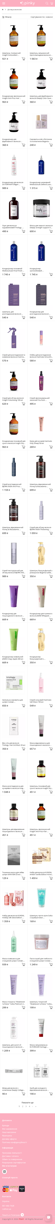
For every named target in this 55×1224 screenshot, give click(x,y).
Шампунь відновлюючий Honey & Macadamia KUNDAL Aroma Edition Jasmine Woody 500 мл (40, 485)
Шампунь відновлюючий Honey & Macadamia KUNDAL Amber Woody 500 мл (13, 528)
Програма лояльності (12, 1153)
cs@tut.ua (6, 1209)
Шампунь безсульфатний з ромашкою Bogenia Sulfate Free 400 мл (41, 572)
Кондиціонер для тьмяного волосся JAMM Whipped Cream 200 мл (41, 615)
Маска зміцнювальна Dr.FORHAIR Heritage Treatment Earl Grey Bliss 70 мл (41, 1046)
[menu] (4, 3)
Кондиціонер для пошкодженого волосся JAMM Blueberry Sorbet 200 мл (13, 615)
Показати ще (28, 1102)
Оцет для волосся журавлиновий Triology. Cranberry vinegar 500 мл (12, 227)
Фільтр (8, 17)
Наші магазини (9, 1132)
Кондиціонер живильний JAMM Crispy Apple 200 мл (12, 658)
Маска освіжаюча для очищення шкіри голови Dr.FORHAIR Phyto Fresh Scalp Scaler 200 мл (12, 960)
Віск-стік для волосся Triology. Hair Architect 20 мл (13, 744)
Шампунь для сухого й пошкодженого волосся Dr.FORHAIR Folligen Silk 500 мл (13, 1046)
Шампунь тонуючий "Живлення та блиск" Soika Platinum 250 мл (41, 1003)
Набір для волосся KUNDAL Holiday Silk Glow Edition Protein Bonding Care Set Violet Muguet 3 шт (13, 917)
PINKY (21, 1219)
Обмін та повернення (12, 1159)
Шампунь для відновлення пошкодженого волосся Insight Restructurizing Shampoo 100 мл (13, 830)
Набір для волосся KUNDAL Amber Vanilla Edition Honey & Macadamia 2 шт (41, 873)
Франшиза (7, 1135)
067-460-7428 (8, 1205)
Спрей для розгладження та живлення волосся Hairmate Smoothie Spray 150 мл (13, 356)
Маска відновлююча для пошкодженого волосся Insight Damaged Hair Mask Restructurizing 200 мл (41, 744)
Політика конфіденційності (14, 1142)
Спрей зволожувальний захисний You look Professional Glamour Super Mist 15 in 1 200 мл (41, 399)
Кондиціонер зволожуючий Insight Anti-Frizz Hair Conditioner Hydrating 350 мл (13, 97)
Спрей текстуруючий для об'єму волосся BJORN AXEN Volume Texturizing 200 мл (13, 572)
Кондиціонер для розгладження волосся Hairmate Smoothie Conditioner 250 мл (39, 313)
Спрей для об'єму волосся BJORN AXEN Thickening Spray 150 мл (41, 528)
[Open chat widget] (48, 1217)
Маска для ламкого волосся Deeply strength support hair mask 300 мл (41, 227)
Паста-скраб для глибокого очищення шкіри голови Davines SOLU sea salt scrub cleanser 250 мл (41, 960)
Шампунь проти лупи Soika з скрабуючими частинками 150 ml (41, 917)
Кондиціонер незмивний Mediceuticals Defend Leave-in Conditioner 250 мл (41, 183)
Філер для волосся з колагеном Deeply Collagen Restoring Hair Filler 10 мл (13, 1089)
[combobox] (49, 17)
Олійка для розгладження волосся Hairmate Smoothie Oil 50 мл (41, 356)
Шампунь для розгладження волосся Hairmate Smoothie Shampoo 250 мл (11, 313)
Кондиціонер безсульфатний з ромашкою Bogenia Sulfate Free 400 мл (41, 658)
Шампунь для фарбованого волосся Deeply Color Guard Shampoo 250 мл (41, 97)
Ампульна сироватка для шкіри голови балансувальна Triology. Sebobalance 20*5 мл (12, 701)
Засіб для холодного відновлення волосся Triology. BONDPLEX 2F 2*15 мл (41, 1089)
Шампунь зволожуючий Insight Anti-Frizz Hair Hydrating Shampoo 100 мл (41, 830)
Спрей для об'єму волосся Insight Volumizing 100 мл (13, 399)
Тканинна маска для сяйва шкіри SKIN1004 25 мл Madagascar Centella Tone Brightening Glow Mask (13, 873)
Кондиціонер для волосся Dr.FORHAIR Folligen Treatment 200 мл (13, 183)
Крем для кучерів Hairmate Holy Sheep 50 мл (41, 442)
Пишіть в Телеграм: (11, 1215)
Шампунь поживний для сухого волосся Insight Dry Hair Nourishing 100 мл (41, 787)
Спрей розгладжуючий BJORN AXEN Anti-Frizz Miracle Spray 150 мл (12, 485)
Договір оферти (9, 1139)
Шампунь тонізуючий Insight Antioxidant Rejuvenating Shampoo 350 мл (13, 54)
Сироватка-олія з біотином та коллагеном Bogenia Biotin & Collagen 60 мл (41, 140)
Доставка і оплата (10, 1156)
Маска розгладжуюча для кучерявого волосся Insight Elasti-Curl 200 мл (13, 787)
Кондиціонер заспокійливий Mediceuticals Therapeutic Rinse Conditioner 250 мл (40, 270)
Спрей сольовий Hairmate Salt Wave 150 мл (41, 701)
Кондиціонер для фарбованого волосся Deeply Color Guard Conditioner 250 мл (11, 140)
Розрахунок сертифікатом (14, 1162)
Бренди (5, 1125)
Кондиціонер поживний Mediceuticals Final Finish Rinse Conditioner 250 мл (12, 270)
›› (35, 1106)
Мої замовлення (9, 1129)
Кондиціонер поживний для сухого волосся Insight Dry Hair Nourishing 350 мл (13, 442)
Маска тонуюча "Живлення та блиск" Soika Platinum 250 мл (13, 1003)
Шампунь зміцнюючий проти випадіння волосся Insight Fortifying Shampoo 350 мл (41, 54)
